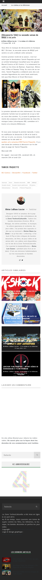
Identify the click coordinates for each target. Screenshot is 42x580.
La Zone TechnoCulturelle (22, 529)
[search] (37, 455)
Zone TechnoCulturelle (17, 218)
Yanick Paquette (26, 187)
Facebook (26, 173)
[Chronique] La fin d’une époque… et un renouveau (26, 560)
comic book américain (20, 185)
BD (29, 182)
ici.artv (15, 187)
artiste (5, 182)
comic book (6, 185)
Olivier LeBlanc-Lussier (10, 41)
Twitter (34, 173)
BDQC (35, 182)
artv (11, 182)
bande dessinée (20, 182)
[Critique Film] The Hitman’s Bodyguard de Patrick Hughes (25, 566)
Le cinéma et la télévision (27, 41)
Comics (32, 185)
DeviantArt (16, 173)
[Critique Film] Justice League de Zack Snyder (26, 573)
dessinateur (7, 187)
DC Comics (6, 173)
